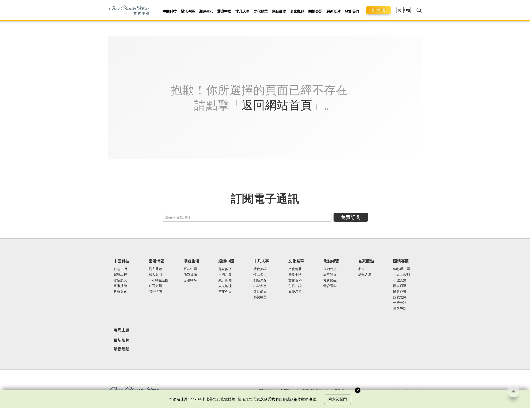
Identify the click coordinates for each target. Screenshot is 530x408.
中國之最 (225, 274)
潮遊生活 (206, 11)
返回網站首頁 (276, 105)
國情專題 (315, 11)
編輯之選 (364, 274)
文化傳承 (295, 269)
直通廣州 (155, 286)
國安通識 (399, 286)
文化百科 (295, 280)
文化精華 (261, 11)
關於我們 (352, 11)
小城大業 (399, 280)
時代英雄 (260, 269)
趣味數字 (225, 269)
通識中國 (224, 11)
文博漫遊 (295, 291)
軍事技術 (120, 286)
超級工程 (120, 274)
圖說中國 (295, 274)
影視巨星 (260, 297)
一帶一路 (399, 302)
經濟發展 (330, 274)
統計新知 (225, 280)
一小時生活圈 (159, 280)
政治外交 (330, 269)
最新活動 (121, 349)
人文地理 (225, 286)
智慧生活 (120, 269)
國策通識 (399, 291)
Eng (407, 10)
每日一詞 (295, 286)
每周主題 (121, 330)
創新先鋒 (260, 280)
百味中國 (190, 269)
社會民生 (330, 280)
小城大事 (260, 286)
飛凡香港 (155, 269)
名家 (361, 269)
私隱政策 (290, 399)
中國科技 (170, 11)
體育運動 (330, 286)
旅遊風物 (190, 274)
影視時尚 (190, 280)
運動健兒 (260, 291)
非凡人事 (242, 11)
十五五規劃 (401, 274)
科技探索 (120, 291)
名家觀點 (297, 11)
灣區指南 (155, 291)
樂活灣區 (188, 11)
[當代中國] (129, 10)
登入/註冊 (378, 10)
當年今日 (225, 291)
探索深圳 (155, 274)
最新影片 (333, 11)
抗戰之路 (399, 297)
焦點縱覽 (279, 11)
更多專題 (399, 308)
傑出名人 (260, 274)
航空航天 (120, 280)
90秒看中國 (401, 269)
